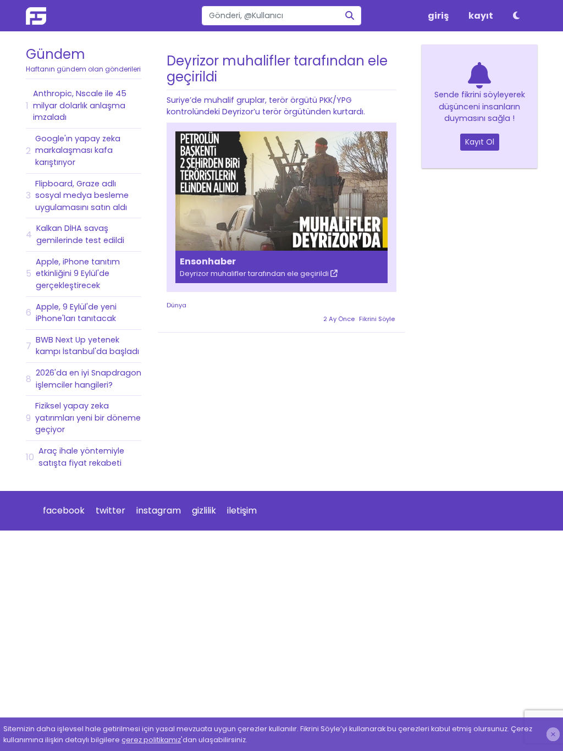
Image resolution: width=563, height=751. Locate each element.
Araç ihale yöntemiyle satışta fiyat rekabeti (81, 456)
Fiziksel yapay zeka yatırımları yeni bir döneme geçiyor (88, 417)
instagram (158, 510)
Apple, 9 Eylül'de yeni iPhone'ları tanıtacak (76, 312)
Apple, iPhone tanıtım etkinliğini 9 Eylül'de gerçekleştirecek (78, 273)
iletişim (242, 510)
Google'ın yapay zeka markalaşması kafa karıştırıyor (77, 150)
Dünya (176, 305)
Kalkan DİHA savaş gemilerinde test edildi (80, 234)
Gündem (83, 59)
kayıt (480, 15)
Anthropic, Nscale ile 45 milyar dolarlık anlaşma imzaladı (79, 105)
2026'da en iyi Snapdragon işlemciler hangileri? (88, 378)
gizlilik (204, 510)
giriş (438, 15)
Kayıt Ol (479, 141)
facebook (64, 510)
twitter (110, 510)
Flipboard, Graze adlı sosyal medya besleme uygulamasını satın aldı (82, 195)
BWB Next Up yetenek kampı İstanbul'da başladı (87, 345)
